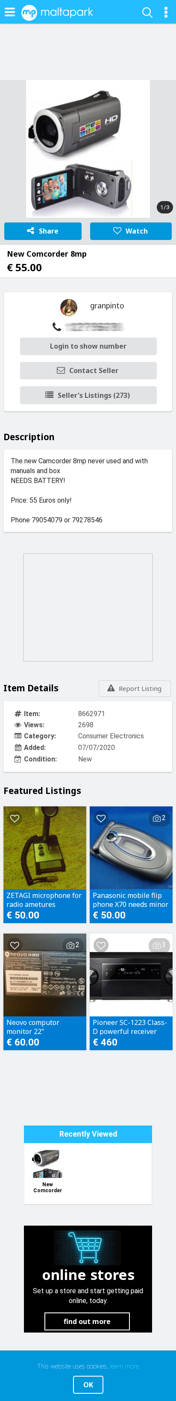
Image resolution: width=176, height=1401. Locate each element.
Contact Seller (93, 370)
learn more (124, 1366)
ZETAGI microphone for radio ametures (44, 899)
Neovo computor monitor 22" (32, 1026)
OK (88, 1384)
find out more (87, 1321)
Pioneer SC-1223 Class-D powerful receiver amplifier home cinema (130, 1026)
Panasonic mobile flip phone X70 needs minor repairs (130, 899)
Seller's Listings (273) (94, 395)
